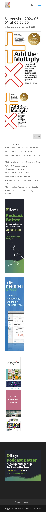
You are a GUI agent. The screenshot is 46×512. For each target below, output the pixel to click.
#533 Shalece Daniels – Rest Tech (18, 176)
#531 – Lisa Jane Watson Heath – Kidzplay (22, 187)
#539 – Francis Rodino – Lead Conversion (21, 148)
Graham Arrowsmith (15, 27)
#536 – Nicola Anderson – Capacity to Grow (22, 162)
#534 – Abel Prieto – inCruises (17, 172)
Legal (26, 502)
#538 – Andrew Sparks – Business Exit (20, 151)
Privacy (18, 502)
